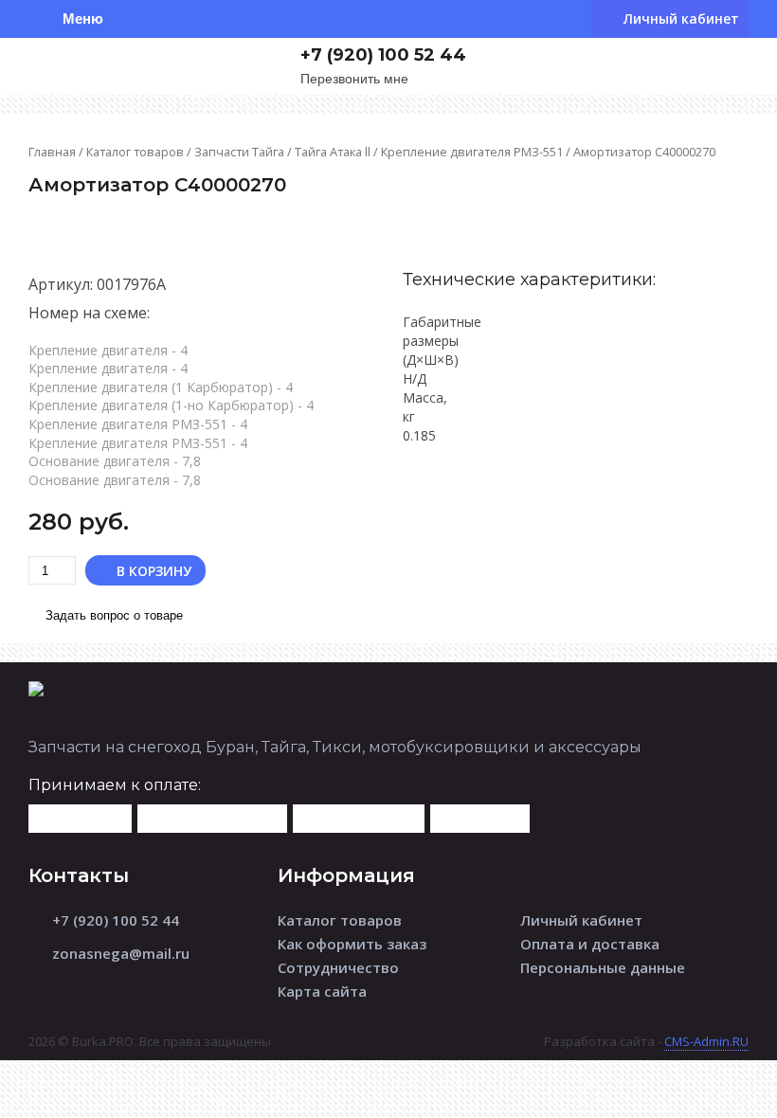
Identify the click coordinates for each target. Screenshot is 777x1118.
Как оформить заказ (352, 943)
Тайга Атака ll (332, 151)
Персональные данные (602, 967)
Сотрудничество (338, 967)
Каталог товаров (135, 151)
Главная (52, 151)
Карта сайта (322, 991)
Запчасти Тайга (239, 151)
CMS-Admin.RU (706, 1041)
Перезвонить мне (354, 79)
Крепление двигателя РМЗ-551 (472, 151)
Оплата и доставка (590, 943)
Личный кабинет (581, 920)
